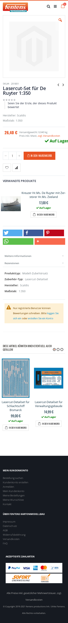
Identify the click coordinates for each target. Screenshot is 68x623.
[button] (60, 23)
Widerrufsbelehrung (14, 534)
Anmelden (8, 486)
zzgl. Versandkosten (49, 135)
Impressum (9, 521)
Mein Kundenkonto (13, 491)
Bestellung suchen (13, 478)
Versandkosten (11, 539)
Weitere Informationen (18, 256)
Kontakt (7, 504)
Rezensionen (12, 263)
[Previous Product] (58, 84)
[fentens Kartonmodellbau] (15, 6)
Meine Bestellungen (14, 495)
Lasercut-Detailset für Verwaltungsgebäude (49, 404)
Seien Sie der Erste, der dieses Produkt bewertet (32, 105)
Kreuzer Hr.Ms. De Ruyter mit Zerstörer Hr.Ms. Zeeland (44, 195)
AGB (5, 530)
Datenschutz (10, 526)
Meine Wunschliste (13, 499)
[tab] (34, 256)
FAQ (5, 543)
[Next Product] (63, 84)
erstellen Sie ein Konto (40, 318)
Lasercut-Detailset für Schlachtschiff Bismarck (15, 406)
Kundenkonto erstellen (15, 482)
